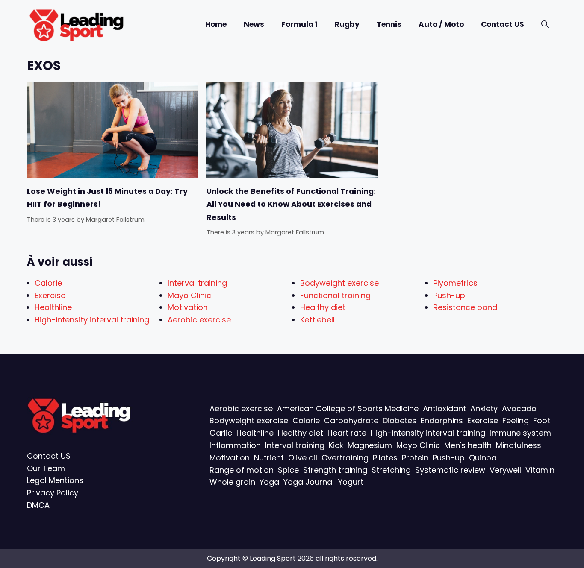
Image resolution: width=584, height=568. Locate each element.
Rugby (347, 24)
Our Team (46, 468)
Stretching (391, 469)
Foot (541, 420)
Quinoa (482, 457)
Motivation (188, 307)
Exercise (50, 295)
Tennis (389, 24)
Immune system (520, 432)
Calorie (48, 283)
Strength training (335, 469)
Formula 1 (299, 24)
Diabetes (399, 420)
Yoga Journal (308, 482)
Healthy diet (322, 307)
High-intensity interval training (92, 319)
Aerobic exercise (199, 319)
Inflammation (235, 445)
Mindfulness (518, 445)
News (254, 24)
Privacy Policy (52, 492)
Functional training (335, 295)
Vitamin (540, 469)
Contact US (502, 24)
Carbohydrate (351, 420)
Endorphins (442, 420)
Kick (336, 445)
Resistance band (465, 307)
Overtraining (345, 457)
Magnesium (370, 445)
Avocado (519, 408)
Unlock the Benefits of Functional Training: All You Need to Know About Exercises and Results (291, 204)
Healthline (53, 307)
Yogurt (350, 482)
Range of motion (241, 469)
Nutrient (269, 457)
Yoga (269, 482)
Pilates (385, 457)
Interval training (197, 283)
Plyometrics (455, 283)
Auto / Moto (441, 24)
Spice (288, 469)
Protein (415, 457)
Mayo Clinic (189, 295)
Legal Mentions (55, 480)
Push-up (449, 295)
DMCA (38, 505)
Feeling (515, 420)
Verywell (505, 469)
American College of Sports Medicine (348, 408)
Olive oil (302, 457)
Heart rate (346, 432)
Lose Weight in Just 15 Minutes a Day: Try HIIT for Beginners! (107, 197)
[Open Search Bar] (545, 24)
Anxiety (484, 408)
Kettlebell (317, 319)
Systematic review (450, 469)
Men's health (468, 445)
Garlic (220, 432)
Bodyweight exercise (339, 283)
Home (216, 24)
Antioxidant (444, 408)
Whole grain (232, 482)
